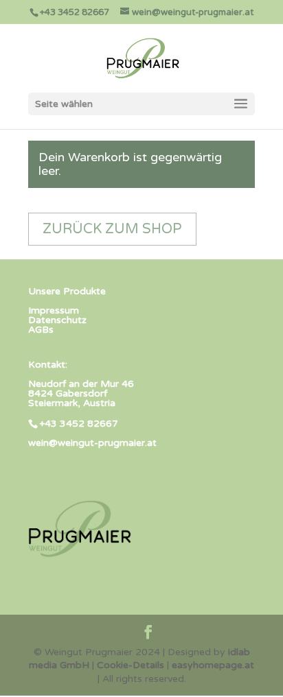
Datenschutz (57, 320)
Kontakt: (47, 364)
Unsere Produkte (67, 291)
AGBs (41, 329)
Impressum (53, 310)
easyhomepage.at (213, 665)
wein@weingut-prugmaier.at (92, 443)
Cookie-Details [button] (130, 665)
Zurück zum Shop (112, 229)
